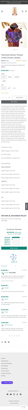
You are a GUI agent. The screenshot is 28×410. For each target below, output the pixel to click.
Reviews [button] (26, 206)
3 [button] (14, 336)
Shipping (3, 62)
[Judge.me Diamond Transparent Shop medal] (13, 257)
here (6, 220)
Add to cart (19, 97)
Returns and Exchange (6, 363)
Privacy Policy (4, 368)
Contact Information (6, 373)
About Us (3, 358)
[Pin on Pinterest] (8, 342)
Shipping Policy (4, 361)
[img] (4, 270)
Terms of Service (5, 370)
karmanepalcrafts (15, 401)
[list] (14, 35)
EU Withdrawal (4, 365)
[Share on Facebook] (5, 342)
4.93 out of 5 (18, 232)
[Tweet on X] (2, 342)
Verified (13, 262)
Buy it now (14, 101)
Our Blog (3, 375)
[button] (26, 11)
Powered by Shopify (14, 403)
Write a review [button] (14, 248)
